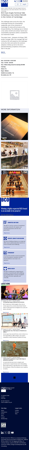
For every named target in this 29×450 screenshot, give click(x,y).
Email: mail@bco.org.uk (6, 402)
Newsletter (25, 1)
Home (2, 8)
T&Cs (16, 413)
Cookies (17, 410)
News (2, 415)
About (2, 410)
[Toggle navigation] (17, 4)
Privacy (17, 412)
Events (2, 413)
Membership (4, 418)
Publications (4, 412)
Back (10, 52)
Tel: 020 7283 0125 (5, 401)
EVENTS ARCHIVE (8, 8)
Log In (24, 4)
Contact (3, 417)
